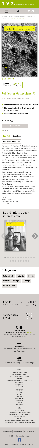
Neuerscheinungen (19, 373)
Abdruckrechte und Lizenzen (19, 415)
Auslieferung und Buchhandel (20, 413)
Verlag (19, 395)
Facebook (19, 401)
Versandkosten (19, 417)
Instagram (19, 404)
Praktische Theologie (11, 281)
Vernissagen (19, 382)
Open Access (19, 384)
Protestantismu (9, 286)
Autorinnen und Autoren (19, 376)
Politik (30, 276)
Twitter (19, 403)
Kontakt (19, 393)
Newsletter (19, 399)
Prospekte (19, 397)
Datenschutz (18, 431)
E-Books (19, 386)
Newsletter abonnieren (20, 436)
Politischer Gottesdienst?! (18, 18)
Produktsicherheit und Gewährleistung (19, 421)
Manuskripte (19, 411)
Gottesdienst (8, 276)
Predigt (27, 281)
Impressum (7, 431)
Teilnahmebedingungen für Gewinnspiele (19, 423)
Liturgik (21, 276)
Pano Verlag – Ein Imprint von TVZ (19, 380)
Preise (19, 419)
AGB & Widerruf (30, 431)
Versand (30, 332)
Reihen (19, 379)
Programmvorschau (19, 375)
